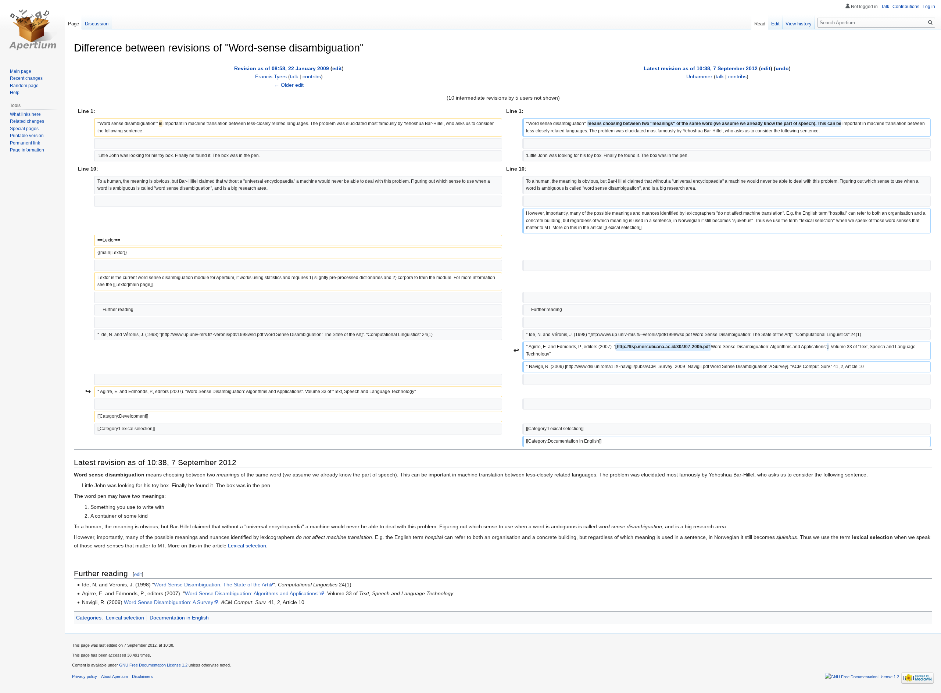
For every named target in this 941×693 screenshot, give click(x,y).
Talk (885, 6)
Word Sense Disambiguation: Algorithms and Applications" (252, 593)
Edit (775, 23)
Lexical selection (247, 546)
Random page (24, 85)
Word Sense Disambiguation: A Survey (168, 602)
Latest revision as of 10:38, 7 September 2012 (701, 68)
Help (14, 92)
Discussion (96, 23)
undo (782, 68)
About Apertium (114, 676)
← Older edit (289, 85)
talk (294, 76)
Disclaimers (142, 676)
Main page (20, 71)
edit (337, 68)
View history (799, 23)
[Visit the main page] (32, 29)
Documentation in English (179, 618)
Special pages (24, 128)
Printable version (27, 135)
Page (73, 23)
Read (759, 23)
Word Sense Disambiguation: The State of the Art (211, 584)
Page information (27, 150)
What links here (25, 114)
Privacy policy (84, 676)
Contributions (905, 6)
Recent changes (26, 78)
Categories (88, 618)
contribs (312, 76)
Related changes (27, 121)
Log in (929, 6)
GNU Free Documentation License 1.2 (153, 665)
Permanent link (25, 143)
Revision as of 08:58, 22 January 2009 (281, 68)
